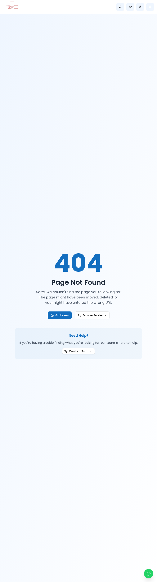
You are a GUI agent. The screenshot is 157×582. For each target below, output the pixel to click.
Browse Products (94, 315)
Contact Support (81, 351)
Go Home (62, 315)
